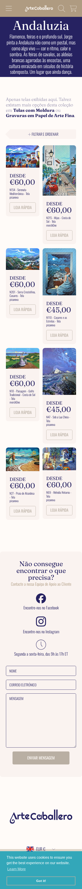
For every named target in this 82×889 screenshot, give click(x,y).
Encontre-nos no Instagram (41, 631)
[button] (8, 8)
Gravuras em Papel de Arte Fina (40, 115)
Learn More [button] (16, 869)
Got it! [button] (41, 881)
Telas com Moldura (33, 110)
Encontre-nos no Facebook (41, 607)
